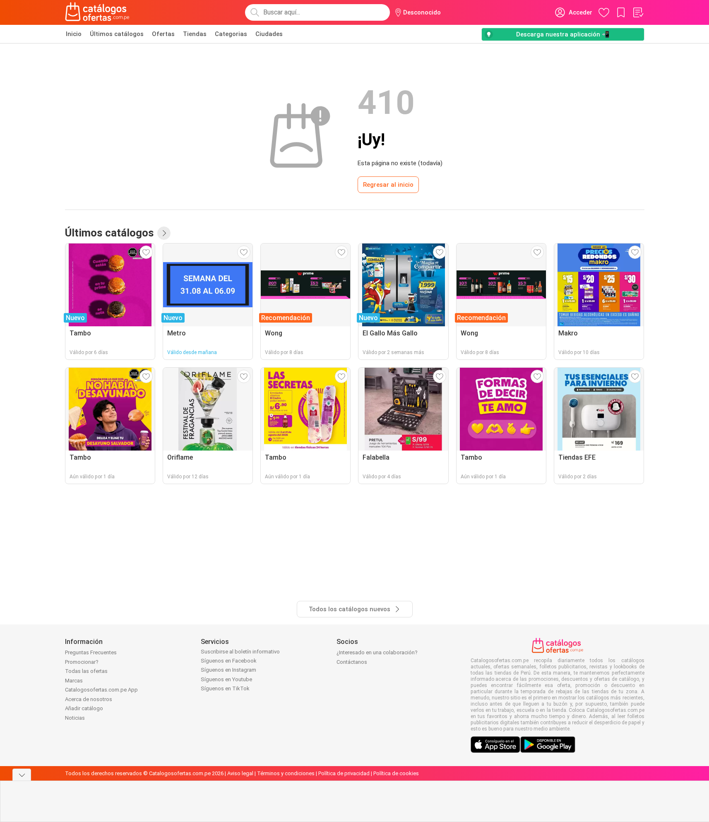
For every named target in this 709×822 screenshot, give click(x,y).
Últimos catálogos (117, 34)
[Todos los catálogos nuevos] (164, 233)
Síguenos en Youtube (226, 679)
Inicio (74, 34)
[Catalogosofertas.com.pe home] (97, 12)
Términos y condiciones (286, 773)
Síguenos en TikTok (225, 688)
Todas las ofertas (86, 671)
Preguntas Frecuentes (91, 652)
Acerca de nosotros (88, 699)
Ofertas (163, 34)
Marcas (74, 680)
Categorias (231, 34)
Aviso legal (240, 773)
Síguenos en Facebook (229, 661)
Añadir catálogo (84, 708)
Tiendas (195, 34)
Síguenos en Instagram (228, 670)
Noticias (75, 718)
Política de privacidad (344, 773)
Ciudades (269, 34)
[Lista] (637, 12)
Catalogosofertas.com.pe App (101, 690)
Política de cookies (396, 773)
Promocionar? (82, 662)
